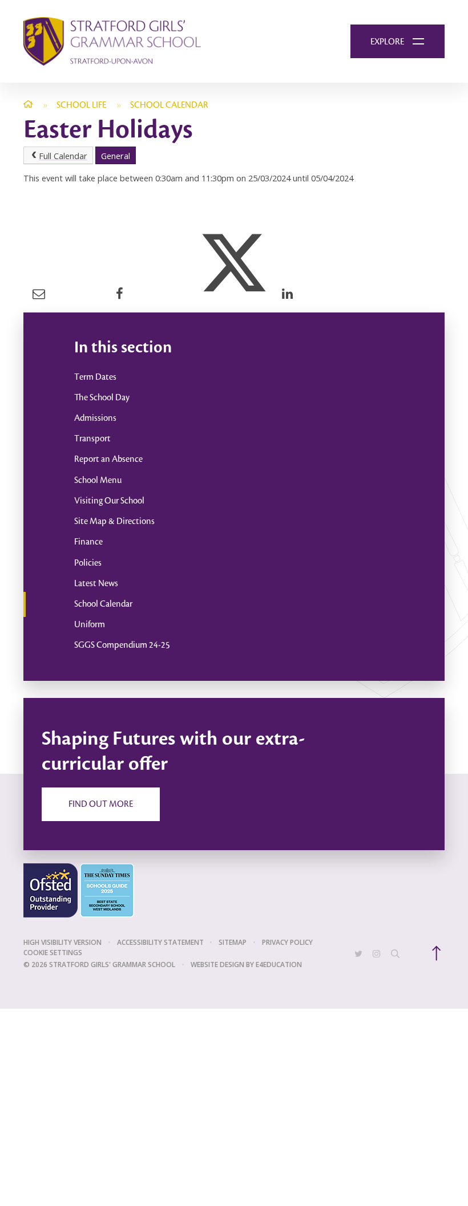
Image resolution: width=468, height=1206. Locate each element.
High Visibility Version (62, 942)
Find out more (100, 804)
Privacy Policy (287, 942)
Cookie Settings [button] (52, 952)
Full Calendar (63, 155)
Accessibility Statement (160, 942)
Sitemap (233, 942)
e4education (279, 964)
